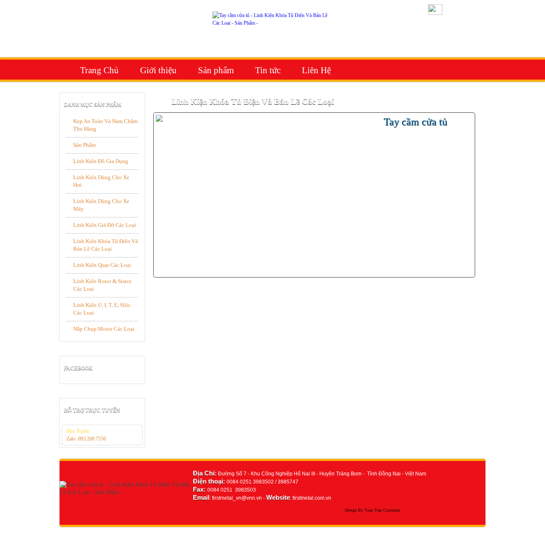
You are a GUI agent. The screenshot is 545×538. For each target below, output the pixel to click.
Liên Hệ (316, 70)
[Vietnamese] (435, 13)
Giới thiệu (158, 70)
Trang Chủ (99, 70)
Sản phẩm (216, 70)
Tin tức (268, 70)
